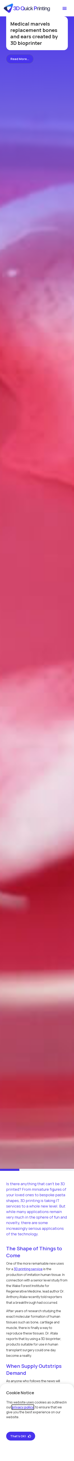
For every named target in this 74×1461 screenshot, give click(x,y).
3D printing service (28, 1269)
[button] (64, 8)
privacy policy (23, 1407)
